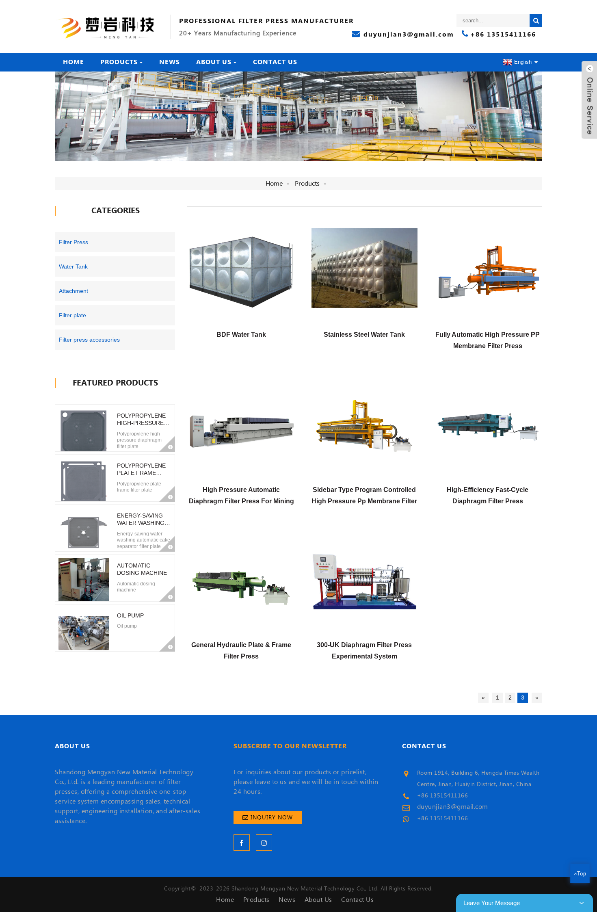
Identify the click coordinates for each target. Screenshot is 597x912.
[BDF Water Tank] (241, 271)
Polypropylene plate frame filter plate (141, 469)
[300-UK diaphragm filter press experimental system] (364, 581)
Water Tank (73, 266)
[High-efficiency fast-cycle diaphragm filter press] (488, 426)
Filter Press (73, 242)
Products (119, 62)
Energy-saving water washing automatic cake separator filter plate (142, 519)
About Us (213, 62)
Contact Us (275, 62)
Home (73, 62)
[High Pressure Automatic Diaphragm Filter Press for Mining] (241, 426)
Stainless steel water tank (364, 334)
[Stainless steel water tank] (364, 271)
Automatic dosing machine (142, 569)
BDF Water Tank (241, 334)
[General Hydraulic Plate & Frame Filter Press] (241, 581)
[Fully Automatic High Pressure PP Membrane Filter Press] (488, 271)
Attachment (73, 291)
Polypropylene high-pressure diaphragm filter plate (141, 419)
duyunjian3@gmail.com (452, 807)
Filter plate (72, 315)
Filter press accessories (89, 339)
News (169, 62)
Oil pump (130, 615)
